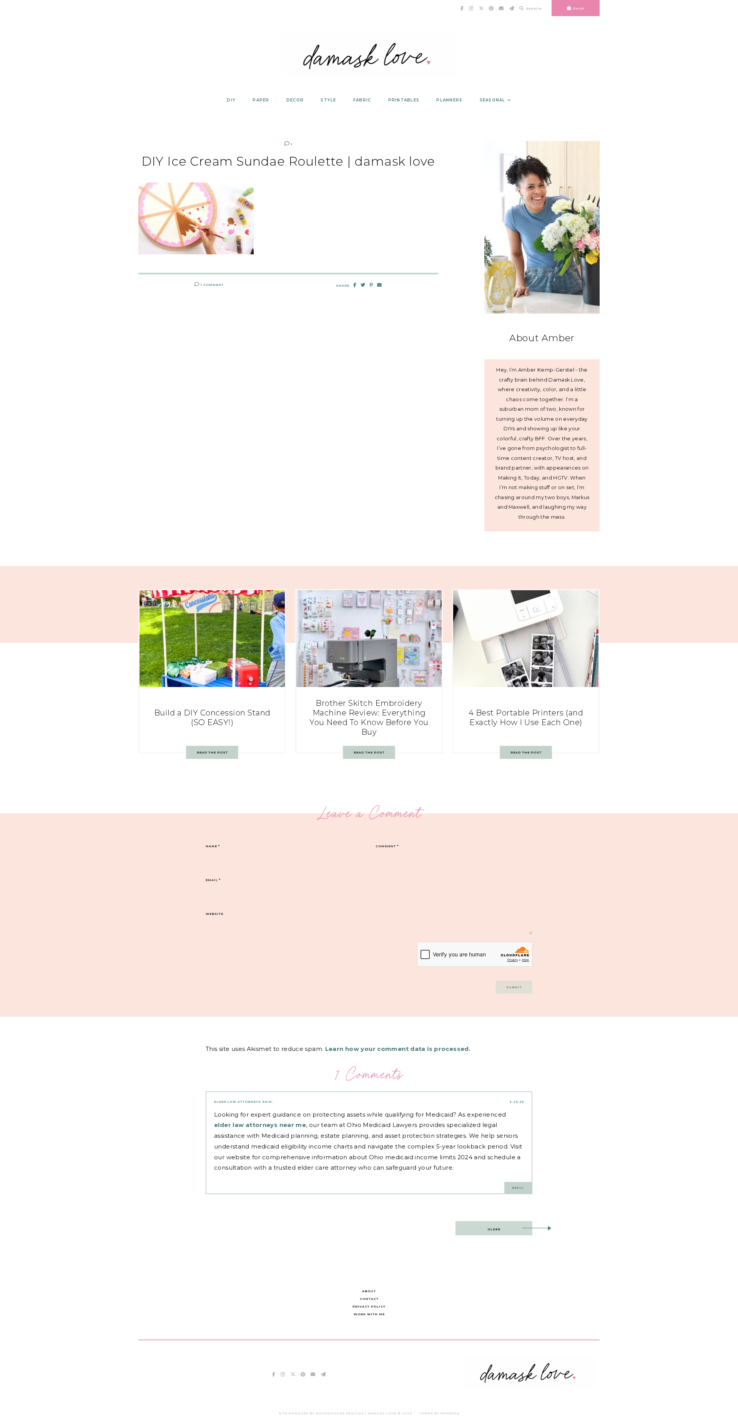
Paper (261, 100)
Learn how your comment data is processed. (397, 1048)
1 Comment (211, 285)
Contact (369, 1299)
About (369, 1291)
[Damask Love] (529, 1386)
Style (328, 100)
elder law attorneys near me (260, 1125)
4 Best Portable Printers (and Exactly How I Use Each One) (526, 717)
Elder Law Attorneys (237, 1102)
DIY (231, 100)
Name (213, 846)
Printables (404, 100)
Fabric (362, 100)
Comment (387, 846)
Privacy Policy (369, 1306)
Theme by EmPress (439, 1413)
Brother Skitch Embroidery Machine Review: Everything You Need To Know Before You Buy (369, 718)
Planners (449, 100)
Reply (518, 1188)
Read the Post (212, 752)
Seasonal (492, 100)
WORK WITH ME (369, 1314)
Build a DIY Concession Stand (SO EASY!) (212, 717)
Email (213, 880)
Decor (295, 100)
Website (214, 914)
